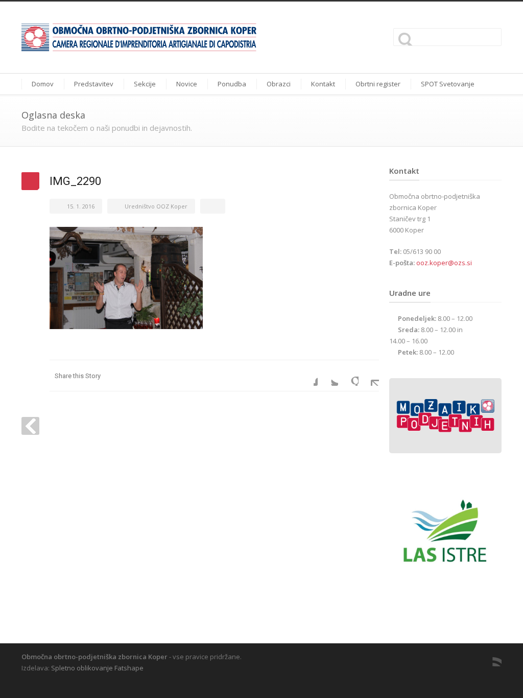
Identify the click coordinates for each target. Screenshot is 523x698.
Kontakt (323, 83)
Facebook (307, 375)
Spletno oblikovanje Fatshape (97, 667)
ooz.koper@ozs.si (444, 262)
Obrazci (279, 83)
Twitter (328, 375)
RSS (491, 656)
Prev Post (30, 426)
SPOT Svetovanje (447, 83)
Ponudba (232, 83)
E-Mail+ (369, 375)
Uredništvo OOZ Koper (156, 206)
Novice (186, 83)
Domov (43, 83)
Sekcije (145, 83)
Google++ (348, 375)
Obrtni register (377, 83)
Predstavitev (93, 83)
